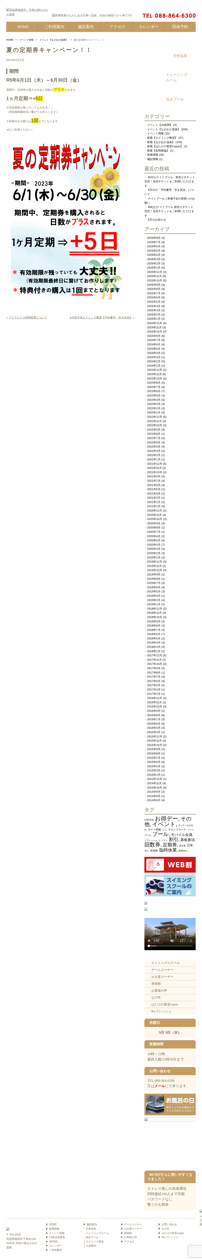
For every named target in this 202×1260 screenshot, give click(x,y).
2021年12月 (154, 463)
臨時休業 (168, 850)
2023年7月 (154, 387)
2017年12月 (154, 655)
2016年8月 (154, 715)
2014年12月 (154, 778)
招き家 (182, 845)
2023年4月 (154, 399)
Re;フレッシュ (161, 1011)
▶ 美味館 (126, 1233)
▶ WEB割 (52, 1241)
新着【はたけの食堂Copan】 (165, 146)
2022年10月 (154, 425)
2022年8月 (154, 433)
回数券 (152, 845)
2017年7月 (154, 676)
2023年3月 (154, 404)
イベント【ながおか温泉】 (53, 39)
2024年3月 (154, 357)
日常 (190, 845)
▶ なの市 (163, 1228)
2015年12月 (154, 736)
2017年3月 (154, 689)
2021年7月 (154, 480)
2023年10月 (154, 378)
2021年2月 (154, 502)
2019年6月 (154, 587)
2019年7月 (154, 583)
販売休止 (183, 851)
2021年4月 (154, 493)
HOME (9, 39)
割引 (173, 839)
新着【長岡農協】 (158, 150)
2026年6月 (154, 246)
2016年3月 (154, 732)
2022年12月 (154, 416)
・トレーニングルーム (96, 1233)
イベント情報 (26, 39)
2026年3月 (154, 259)
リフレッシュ (150, 840)
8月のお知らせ (157, 219)
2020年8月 (154, 527)
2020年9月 (154, 523)
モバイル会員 (181, 835)
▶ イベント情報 (55, 1233)
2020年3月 (154, 548)
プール (160, 834)
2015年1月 (154, 774)
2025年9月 (154, 284)
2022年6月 (154, 442)
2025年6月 (154, 297)
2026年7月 (154, 242)
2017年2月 (154, 693)
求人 (146, 851)
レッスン (163, 840)
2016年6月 (154, 723)
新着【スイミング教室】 (162, 137)
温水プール (175, 99)
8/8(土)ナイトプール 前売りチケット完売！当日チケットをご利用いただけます (169, 211)
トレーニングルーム (176, 77)
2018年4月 (154, 642)
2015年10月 (154, 745)
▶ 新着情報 (52, 1228)
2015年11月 (154, 740)
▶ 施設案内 (90, 1224)
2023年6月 (154, 391)
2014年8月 (154, 796)
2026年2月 (154, 263)
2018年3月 (154, 646)
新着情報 (152, 154)
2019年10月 (154, 570)
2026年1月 (154, 267)
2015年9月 (154, 749)
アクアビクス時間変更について (28, 317)
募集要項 (187, 840)
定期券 (170, 844)
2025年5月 (154, 301)
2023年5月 (154, 395)
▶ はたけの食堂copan (171, 1233)
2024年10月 (154, 331)
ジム (164, 829)
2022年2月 (154, 455)
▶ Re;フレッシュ (168, 1237)
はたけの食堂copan (164, 1004)
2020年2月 (154, 553)
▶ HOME (51, 1224)
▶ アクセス (127, 1241)
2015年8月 (154, 753)
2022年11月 (154, 421)
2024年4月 (154, 352)
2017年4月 (154, 685)
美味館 (154, 850)
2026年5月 (154, 250)
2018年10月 (154, 617)
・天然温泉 (89, 1228)
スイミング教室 (95, 1241)
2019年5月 (154, 591)
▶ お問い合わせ (167, 1224)
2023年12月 (154, 369)
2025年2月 (154, 314)
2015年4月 (154, 766)
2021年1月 (154, 506)
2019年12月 (154, 561)
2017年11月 (154, 659)
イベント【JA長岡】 (159, 124)
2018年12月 (154, 608)
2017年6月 (154, 681)
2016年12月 (154, 698)
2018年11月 (154, 612)
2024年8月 (154, 335)
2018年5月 (154, 638)
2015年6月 (154, 761)
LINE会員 (148, 820)
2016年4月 (154, 727)
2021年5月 (154, 489)
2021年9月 (154, 476)
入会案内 (91, 1245)
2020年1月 (154, 557)
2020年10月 (154, 519)
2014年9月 (154, 791)
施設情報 (152, 159)
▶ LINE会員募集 (55, 1237)
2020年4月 (154, 544)
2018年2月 (154, 651)
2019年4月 (154, 595)
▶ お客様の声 (129, 1237)
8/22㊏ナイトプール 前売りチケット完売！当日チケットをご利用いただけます (169, 181)
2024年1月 (154, 365)
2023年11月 (154, 374)
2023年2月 (154, 408)
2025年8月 (154, 288)
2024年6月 (154, 344)
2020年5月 (154, 540)
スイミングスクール (165, 963)
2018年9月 (154, 621)
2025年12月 (154, 272)
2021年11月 (154, 467)
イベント (164, 824)
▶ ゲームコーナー (131, 1224)
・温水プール (91, 1237)
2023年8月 (154, 382)
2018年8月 (154, 625)
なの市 (156, 997)
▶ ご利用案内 (54, 1250)
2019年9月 (154, 574)
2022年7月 (154, 438)
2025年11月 (154, 276)
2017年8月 (154, 672)
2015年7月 (154, 757)
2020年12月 (154, 510)
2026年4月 (154, 254)
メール (159, 1086)
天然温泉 (180, 56)
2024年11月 (154, 327)
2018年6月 (154, 634)
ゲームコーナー (162, 969)
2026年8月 (154, 237)
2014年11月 (154, 783)
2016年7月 (154, 719)
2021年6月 (154, 485)
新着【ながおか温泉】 (161, 142)
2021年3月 (154, 497)
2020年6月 (154, 536)
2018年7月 (154, 629)
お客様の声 (159, 990)
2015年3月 (154, 770)
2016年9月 (154, 710)
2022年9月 (154, 429)
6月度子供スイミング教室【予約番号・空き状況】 (101, 317)
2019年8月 (154, 578)
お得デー (166, 818)
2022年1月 (154, 459)
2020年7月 (154, 531)
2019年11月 (154, 566)
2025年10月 (154, 280)
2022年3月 (154, 450)
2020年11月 (154, 514)
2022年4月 (154, 446)
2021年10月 (154, 472)
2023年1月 (154, 412)
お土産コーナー (162, 976)
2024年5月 (154, 348)
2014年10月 (154, 787)
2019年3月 (154, 600)
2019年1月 (154, 604)
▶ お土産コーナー (131, 1228)
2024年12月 (154, 323)
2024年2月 (154, 361)
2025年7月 (154, 293)
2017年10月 (154, 663)
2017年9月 (154, 668)
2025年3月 (154, 310)
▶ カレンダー (54, 1245)
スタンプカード (177, 829)
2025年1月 (154, 318)
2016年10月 (154, 706)
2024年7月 (154, 340)
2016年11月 (154, 702)
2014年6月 (154, 800)
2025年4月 (154, 306)
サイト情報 (154, 829)
